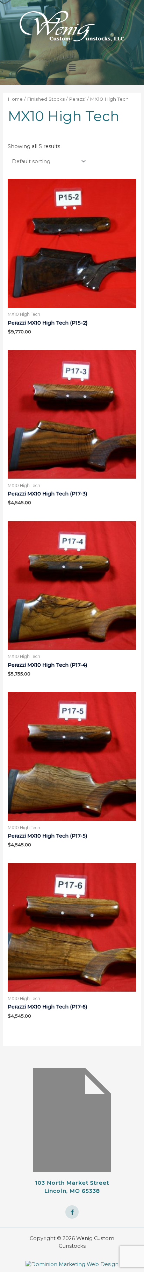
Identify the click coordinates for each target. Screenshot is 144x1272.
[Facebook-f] (72, 1212)
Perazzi (77, 99)
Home (15, 99)
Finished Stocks (46, 99)
